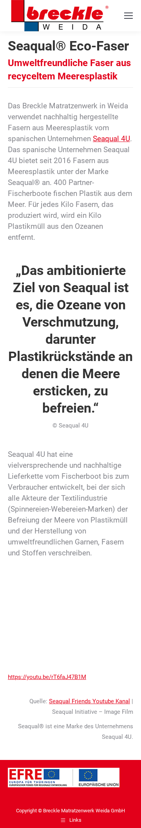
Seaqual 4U (111, 139)
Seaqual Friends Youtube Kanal (89, 701)
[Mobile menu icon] (128, 15)
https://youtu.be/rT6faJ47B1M (47, 677)
